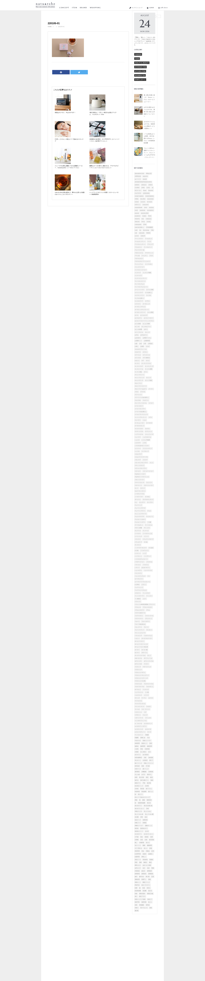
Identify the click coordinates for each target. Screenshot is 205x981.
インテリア (138, 272)
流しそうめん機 (149, 814)
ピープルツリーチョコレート (142, 581)
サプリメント (148, 431)
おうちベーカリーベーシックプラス (144, 321)
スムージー (149, 482)
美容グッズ (138, 859)
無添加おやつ (143, 828)
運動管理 (137, 879)
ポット (149, 655)
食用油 (147, 905)
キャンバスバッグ (139, 377)
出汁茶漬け (146, 754)
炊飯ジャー (138, 822)
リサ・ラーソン (146, 709)
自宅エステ (138, 868)
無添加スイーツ (139, 831)
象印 (136, 876)
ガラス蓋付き (146, 357)
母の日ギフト (138, 805)
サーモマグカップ (139, 425)
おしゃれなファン (146, 326)
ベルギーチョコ (148, 635)
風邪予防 (137, 902)
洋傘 (147, 808)
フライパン (138, 601)
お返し (136, 346)
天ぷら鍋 (137, 774)
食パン (150, 902)
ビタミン (144, 584)
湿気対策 (145, 820)
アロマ (151, 255)
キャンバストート (139, 374)
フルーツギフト (146, 621)
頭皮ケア (149, 899)
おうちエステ (143, 315)
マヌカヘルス (138, 683)
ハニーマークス (148, 570)
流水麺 (136, 817)
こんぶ (144, 420)
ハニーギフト (138, 570)
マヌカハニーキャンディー (142, 675)
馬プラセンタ (143, 907)
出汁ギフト (138, 754)
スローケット (138, 485)
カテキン (145, 352)
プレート (146, 627)
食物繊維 (141, 905)
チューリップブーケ (140, 508)
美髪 (140, 862)
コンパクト (138, 420)
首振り (136, 907)
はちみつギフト (146, 567)
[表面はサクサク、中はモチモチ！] (63, 110)
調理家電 (137, 873)
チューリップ (138, 505)
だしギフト (142, 502)
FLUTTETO (138, 193)
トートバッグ (138, 536)
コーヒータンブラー (140, 408)
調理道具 (144, 873)
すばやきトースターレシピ (142, 476)
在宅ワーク (138, 768)
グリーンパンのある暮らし (142, 397)
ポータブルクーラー (147, 638)
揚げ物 (149, 783)
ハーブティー (147, 556)
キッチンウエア (139, 366)
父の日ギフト (138, 834)
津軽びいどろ (138, 811)
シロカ (144, 442)
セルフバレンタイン (140, 491)
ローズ (149, 732)
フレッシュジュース (140, 632)
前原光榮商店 (138, 757)
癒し (136, 842)
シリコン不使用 (146, 440)
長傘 (143, 888)
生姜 (141, 839)
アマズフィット (149, 252)
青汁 (136, 896)
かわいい (137, 360)
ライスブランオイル (140, 703)
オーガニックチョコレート (142, 309)
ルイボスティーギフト (141, 726)
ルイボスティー (148, 723)
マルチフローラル (139, 686)
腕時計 (145, 862)
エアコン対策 (149, 289)
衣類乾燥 (137, 871)
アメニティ (144, 255)
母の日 (149, 803)
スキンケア (138, 459)
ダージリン (138, 499)
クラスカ (142, 391)
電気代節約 (142, 893)
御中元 (136, 780)
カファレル (138, 355)
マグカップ (138, 666)
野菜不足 (137, 885)
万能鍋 (147, 734)
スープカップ (145, 451)
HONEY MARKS (139, 196)
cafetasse (143, 184)
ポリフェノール (148, 658)
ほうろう (137, 652)
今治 (148, 737)
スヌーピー (138, 471)
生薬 (146, 839)
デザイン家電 (138, 527)
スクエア (145, 459)
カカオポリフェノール (141, 349)
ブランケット (148, 618)
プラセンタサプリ (139, 610)
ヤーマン (144, 698)
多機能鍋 (144, 771)
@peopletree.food (139, 173)
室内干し (149, 774)
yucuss (137, 235)
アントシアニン (139, 264)
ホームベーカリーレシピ (141, 644)
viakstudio (141, 233)
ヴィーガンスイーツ (140, 281)
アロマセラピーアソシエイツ (142, 261)
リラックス (148, 717)
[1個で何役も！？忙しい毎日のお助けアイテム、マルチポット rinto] (97, 110)
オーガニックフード (140, 312)
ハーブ (144, 553)
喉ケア (151, 760)
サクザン (147, 428)
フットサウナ (146, 593)
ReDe (149, 216)
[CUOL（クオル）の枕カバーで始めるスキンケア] (63, 136)
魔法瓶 (136, 910)
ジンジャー (138, 448)
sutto (136, 230)
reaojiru (144, 216)
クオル (136, 391)
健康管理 (142, 746)
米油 (143, 851)
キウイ (147, 360)
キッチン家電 (148, 369)
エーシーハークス (139, 289)
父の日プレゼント (148, 834)
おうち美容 (138, 323)
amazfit (145, 179)
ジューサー (138, 437)
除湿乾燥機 (138, 890)
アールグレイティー (140, 241)
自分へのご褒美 (147, 865)
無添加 (136, 828)
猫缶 (141, 837)
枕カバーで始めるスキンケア (142, 797)
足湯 (152, 876)
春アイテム (149, 788)
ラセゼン (148, 706)
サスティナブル (139, 431)
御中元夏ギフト (144, 780)
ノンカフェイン (144, 550)
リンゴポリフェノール (141, 720)
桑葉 (143, 800)
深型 (141, 817)
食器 (136, 905)
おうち (136, 315)
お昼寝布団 (147, 340)
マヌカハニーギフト (140, 672)
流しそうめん (147, 811)
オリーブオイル (139, 332)
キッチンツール (139, 369)
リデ (145, 712)
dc (152, 187)
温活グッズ (138, 820)
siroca (143, 221)
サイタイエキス (139, 428)
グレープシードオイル (141, 403)
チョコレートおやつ (140, 519)
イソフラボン (148, 264)
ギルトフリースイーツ (141, 386)
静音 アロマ (142, 896)
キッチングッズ (149, 366)
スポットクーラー (139, 479)
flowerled (150, 190)
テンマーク (146, 530)
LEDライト (138, 204)
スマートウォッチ (139, 482)
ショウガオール (147, 437)
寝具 (147, 777)
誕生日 (143, 871)
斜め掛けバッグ (139, 785)
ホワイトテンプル (148, 661)
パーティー (138, 553)
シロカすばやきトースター (142, 445)
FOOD (137, 58)
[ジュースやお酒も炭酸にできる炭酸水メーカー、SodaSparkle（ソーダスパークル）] (63, 163)
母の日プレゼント (139, 808)
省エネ (147, 842)
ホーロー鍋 (144, 649)
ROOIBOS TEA (140, 75)
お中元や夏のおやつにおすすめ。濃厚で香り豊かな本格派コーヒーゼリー (149, 112)
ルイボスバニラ (139, 729)
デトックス (147, 527)
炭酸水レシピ (148, 825)
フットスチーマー (139, 595)
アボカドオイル (139, 252)
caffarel (150, 184)
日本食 (136, 788)
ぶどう (144, 598)
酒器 (149, 879)
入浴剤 (136, 749)
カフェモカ (138, 357)
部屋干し (144, 879)
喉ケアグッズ (138, 763)
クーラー (151, 389)
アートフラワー (139, 238)
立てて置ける (138, 848)
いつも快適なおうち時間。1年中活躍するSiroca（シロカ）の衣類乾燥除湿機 (149, 138)
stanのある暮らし (139, 227)
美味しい (144, 856)
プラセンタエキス (147, 607)
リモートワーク (139, 717)
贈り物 (147, 876)
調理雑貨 (150, 873)
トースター (138, 533)
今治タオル (138, 740)
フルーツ (137, 621)
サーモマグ (149, 423)
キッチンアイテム (146, 363)
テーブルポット (139, 525)
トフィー (146, 536)
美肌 (136, 862)
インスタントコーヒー (141, 269)
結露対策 (137, 856)
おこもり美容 (146, 323)
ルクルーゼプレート (140, 732)
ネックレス (138, 544)
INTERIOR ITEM (140, 67)
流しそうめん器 (139, 814)
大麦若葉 (150, 771)
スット (151, 462)
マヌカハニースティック (141, 678)
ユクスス (150, 698)
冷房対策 (147, 749)
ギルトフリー (138, 383)
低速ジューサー (147, 740)
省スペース (138, 845)
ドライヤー (138, 539)
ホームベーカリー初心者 (141, 647)
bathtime (137, 184)
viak (136, 233)
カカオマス (138, 352)
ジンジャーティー (147, 448)
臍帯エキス (138, 865)
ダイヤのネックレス (148, 499)
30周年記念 (138, 176)
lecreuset (149, 201)
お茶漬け (150, 343)
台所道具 (145, 760)
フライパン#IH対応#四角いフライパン (145, 604)
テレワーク (138, 530)
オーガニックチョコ (140, 306)
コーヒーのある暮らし (141, 411)
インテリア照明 (147, 272)
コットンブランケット (141, 417)
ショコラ (137, 440)
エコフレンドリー (139, 295)
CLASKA (137, 187)
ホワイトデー (138, 661)
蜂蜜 (153, 868)
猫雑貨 (146, 837)
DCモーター (138, 190)
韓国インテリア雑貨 (140, 899)
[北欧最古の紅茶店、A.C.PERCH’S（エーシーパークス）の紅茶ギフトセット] (97, 136)
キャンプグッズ (139, 380)
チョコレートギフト (140, 522)
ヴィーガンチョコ (139, 284)
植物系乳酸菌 (141, 803)
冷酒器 (136, 751)
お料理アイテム (147, 338)
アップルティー (148, 247)
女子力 (143, 774)
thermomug (146, 230)
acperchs (145, 176)
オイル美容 (150, 312)
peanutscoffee (144, 213)
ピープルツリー (139, 578)
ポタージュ (144, 652)
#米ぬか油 (148, 173)
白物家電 (141, 842)
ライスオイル (138, 700)
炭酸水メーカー (139, 825)
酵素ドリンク (146, 882)
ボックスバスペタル (140, 655)
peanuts (137, 213)
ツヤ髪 (149, 522)
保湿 (150, 743)
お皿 (136, 343)
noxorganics (150, 210)
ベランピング (138, 635)
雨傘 (136, 893)
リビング (145, 715)
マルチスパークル (148, 683)
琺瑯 (151, 837)
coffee (143, 187)
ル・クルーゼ (138, 723)
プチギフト (138, 593)
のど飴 (136, 550)
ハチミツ (137, 567)
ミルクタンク (138, 695)
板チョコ (150, 791)
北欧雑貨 (150, 757)
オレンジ (147, 332)
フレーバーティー (139, 629)
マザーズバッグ (147, 666)
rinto (143, 218)
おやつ (145, 329)
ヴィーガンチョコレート (141, 286)
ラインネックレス (139, 706)
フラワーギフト (139, 615)
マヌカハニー (138, 669)
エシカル (148, 295)
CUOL (148, 187)
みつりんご (138, 689)
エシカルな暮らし (139, 298)
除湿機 (144, 890)
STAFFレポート (140, 79)
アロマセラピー (139, 258)
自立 (144, 868)
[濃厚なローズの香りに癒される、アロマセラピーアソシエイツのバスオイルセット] (97, 163)
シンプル (137, 451)
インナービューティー (141, 278)
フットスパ (149, 595)
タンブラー (150, 502)
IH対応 (136, 199)
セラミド (142, 488)
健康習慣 (149, 746)
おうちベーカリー (148, 318)
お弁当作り (138, 338)
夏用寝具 (137, 771)
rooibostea (148, 218)
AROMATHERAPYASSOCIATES (143, 182)
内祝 (141, 749)
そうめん (147, 496)
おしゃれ (137, 326)
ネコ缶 (145, 542)
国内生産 (137, 766)
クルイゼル (138, 400)
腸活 (150, 862)
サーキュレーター (139, 423)
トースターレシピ (147, 533)
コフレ (150, 417)
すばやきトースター (140, 474)
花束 (148, 868)
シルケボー (138, 442)
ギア (143, 360)
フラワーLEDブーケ (140, 612)
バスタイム (146, 564)
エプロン (147, 301)
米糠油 (147, 851)
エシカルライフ (139, 301)
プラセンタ (138, 607)
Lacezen (143, 201)
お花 (140, 343)
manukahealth (138, 207)
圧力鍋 (147, 766)
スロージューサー (148, 485)
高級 (150, 907)
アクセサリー (138, 247)
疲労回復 (151, 839)
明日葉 (142, 788)
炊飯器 (144, 822)
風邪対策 (144, 902)
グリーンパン (138, 394)
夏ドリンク (146, 768)
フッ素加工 (138, 598)
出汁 (149, 751)
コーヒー (151, 403)
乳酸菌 (136, 737)
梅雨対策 (149, 800)
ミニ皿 (147, 692)
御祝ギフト (138, 783)
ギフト (145, 372)
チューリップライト (140, 510)
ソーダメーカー (139, 496)
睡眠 (144, 845)
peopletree (137, 216)
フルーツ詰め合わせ (140, 624)
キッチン (137, 363)
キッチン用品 (138, 372)
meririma (151, 207)
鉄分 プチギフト (146, 885)
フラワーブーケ (149, 615)
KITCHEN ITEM (140, 71)
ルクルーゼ (148, 729)
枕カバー (140, 794)
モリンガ (137, 698)
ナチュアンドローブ (148, 539)
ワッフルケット (139, 734)
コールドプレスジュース (141, 414)
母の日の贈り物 (148, 805)
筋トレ (145, 848)
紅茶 (153, 851)
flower (144, 190)
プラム (148, 610)
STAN (144, 224)
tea (140, 230)
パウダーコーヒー (139, 561)
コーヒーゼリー (139, 406)
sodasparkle (138, 224)
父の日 (147, 831)
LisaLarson (145, 204)
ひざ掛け (137, 584)
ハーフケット (138, 556)
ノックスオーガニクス (141, 547)
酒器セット (138, 882)
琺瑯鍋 (136, 839)
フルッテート (138, 627)
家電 (136, 777)
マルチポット (149, 686)
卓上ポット (138, 760)
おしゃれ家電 (138, 329)
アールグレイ (148, 238)
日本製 (147, 785)
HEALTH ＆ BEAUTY (142, 63)
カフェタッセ (146, 355)
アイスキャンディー (140, 244)
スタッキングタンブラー (141, 462)
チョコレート (149, 516)
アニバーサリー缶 (139, 250)
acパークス (138, 179)
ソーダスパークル (139, 493)
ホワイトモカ (138, 664)
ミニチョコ (146, 689)
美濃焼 (151, 859)
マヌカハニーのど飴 (140, 681)
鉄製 (136, 888)
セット (136, 488)
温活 (146, 817)
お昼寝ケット (138, 340)
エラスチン (138, 303)
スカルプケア (138, 454)
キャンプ (148, 377)
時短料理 (137, 791)
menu (145, 207)
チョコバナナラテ (139, 516)
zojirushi (143, 235)
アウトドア (150, 244)
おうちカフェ (138, 318)
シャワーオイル (139, 434)
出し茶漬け (143, 751)
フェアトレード (139, 587)
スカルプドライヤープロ (141, 457)
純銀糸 (144, 854)
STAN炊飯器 (149, 227)
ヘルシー (137, 638)
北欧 (145, 757)
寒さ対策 (141, 777)
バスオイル (149, 561)
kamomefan (150, 199)
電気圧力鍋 (150, 893)
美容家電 (145, 859)
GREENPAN (146, 193)
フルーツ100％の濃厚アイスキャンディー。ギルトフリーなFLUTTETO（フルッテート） (149, 153)
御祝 (152, 780)
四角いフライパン (148, 763)
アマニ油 (137, 255)
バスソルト (138, 564)
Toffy (152, 230)
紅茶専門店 (138, 854)
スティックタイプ (139, 465)
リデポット (138, 715)
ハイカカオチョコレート (141, 559)
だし (136, 502)
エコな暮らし (148, 292)
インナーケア (138, 275)
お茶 (145, 343)
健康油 (136, 746)
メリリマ (146, 695)
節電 (150, 848)
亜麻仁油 (142, 737)
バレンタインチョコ (140, 576)
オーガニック (146, 303)
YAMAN (148, 233)
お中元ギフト (143, 335)
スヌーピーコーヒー (148, 471)
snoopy (149, 221)
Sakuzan (137, 221)
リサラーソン (138, 712)
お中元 (136, 335)
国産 (143, 766)
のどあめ (151, 547)
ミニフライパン (139, 692)
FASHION (138, 54)
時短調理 (144, 791)
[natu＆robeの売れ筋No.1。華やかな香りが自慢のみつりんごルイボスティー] (63, 190)
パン (148, 576)
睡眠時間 (149, 845)
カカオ (147, 346)
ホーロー (137, 649)
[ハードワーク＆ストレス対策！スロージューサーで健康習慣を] (97, 190)
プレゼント (149, 629)
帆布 (151, 777)
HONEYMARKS (149, 196)
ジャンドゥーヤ (149, 434)
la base (137, 201)
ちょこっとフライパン (141, 513)
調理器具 (149, 871)
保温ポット (144, 743)
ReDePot (137, 218)
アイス (149, 241)
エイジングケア (139, 292)
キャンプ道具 (148, 380)
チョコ (149, 510)
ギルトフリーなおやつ (141, 389)
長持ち (148, 888)
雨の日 (150, 890)
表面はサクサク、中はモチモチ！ (65, 112)
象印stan (141, 876)
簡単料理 (137, 851)
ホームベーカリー (139, 641)
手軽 (144, 783)
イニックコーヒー (139, 267)
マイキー (146, 664)
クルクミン (146, 400)
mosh (136, 210)
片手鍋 (136, 837)
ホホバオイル (138, 658)
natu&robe (142, 210)
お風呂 (142, 346)
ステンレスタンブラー (141, 468)
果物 (136, 800)
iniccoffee (142, 199)
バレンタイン (138, 573)
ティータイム (148, 525)
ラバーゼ (137, 709)
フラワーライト (139, 618)
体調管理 (137, 743)
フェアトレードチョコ (141, 590)
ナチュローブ (138, 542)
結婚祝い (150, 854)
